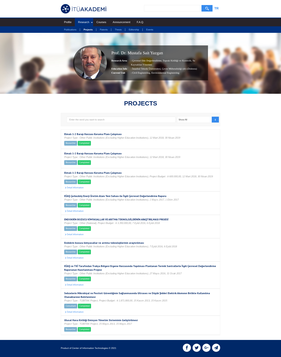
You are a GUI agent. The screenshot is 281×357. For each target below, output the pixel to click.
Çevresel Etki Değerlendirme (146, 60)
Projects (88, 29)
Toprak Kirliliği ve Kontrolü (176, 60)
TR (216, 8)
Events (149, 29)
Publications (70, 29)
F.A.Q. (140, 22)
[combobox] (198, 119)
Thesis (118, 29)
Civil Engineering (141, 72)
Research (83, 22)
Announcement (121, 22)
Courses (101, 22)
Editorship (134, 29)
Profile (68, 22)
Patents (104, 29)
